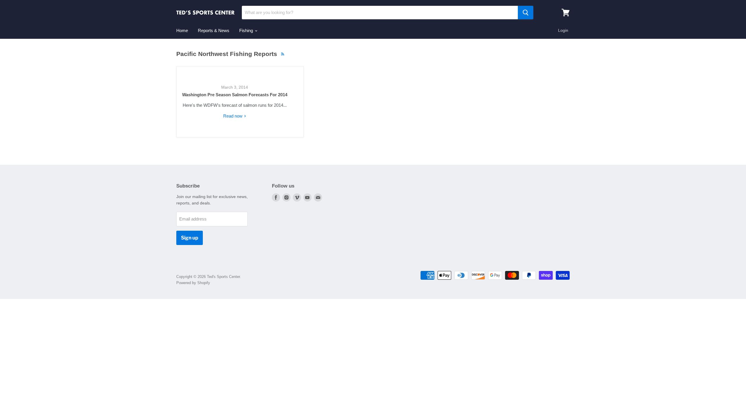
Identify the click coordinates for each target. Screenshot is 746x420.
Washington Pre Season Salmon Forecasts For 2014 (234, 94)
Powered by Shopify (193, 283)
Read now (233, 115)
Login (563, 30)
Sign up (189, 238)
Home (182, 30)
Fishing (246, 30)
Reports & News (213, 30)
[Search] (525, 12)
